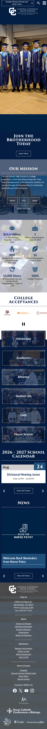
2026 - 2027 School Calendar (23, 454)
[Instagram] (32, 691)
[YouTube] (26, 691)
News (24, 503)
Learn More (23, 154)
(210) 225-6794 (26, 608)
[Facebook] (15, 691)
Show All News (23, 576)
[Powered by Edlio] (35, 722)
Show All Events (23, 491)
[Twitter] (21, 691)
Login (19, 722)
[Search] (38, 3)
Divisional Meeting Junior (23, 474)
